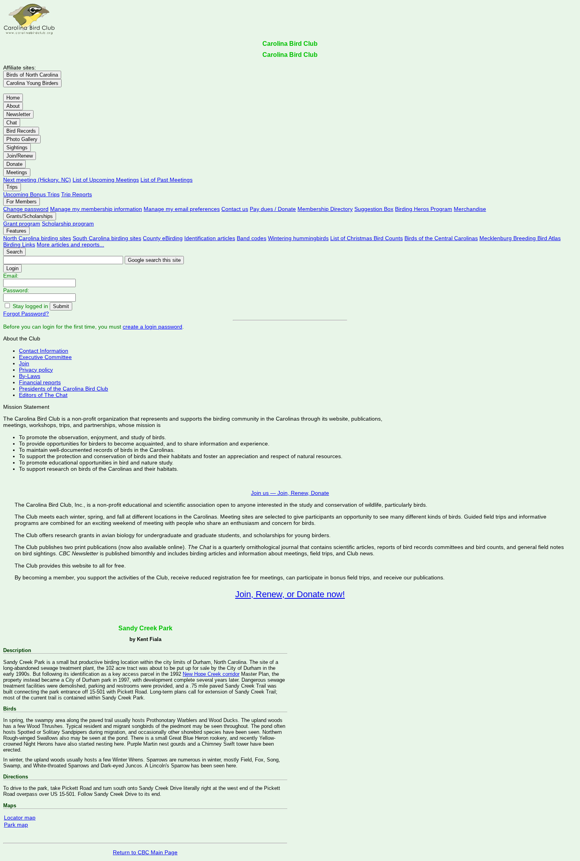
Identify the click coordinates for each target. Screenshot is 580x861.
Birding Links (19, 244)
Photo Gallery (21, 139)
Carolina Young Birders (32, 83)
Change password (26, 209)
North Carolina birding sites (37, 238)
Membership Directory (325, 209)
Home (13, 98)
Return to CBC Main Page (145, 852)
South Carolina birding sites (107, 238)
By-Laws (29, 376)
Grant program (21, 223)
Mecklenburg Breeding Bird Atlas (520, 238)
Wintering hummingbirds (298, 238)
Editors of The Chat (43, 395)
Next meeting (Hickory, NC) (37, 180)
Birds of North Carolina (32, 75)
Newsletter (18, 114)
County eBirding (163, 238)
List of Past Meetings (166, 180)
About (13, 106)
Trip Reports (76, 194)
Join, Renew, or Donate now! (290, 594)
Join (24, 363)
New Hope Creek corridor (211, 674)
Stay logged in (30, 306)
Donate (14, 164)
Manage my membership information (96, 209)
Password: (16, 290)
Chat (11, 123)
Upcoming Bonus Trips (31, 194)
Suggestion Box (373, 209)
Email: (11, 276)
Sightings (17, 147)
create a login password (152, 326)
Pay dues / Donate (273, 209)
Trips (12, 187)
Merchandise (470, 209)
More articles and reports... (70, 244)
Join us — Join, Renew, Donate (290, 493)
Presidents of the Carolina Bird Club (63, 388)
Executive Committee (45, 357)
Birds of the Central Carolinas (441, 238)
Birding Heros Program (423, 209)
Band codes (251, 238)
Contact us (234, 209)
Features (16, 231)
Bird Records (21, 131)
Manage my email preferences (182, 209)
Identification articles (209, 238)
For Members (21, 202)
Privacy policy (36, 370)
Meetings (16, 172)
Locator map (20, 817)
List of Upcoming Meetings (106, 180)
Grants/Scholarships (29, 216)
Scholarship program (68, 223)
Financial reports (40, 382)
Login (12, 268)
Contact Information (43, 351)
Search (14, 252)
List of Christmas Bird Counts (366, 238)
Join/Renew (19, 156)
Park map (16, 825)
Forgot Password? (26, 313)
